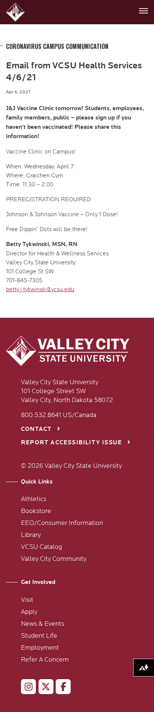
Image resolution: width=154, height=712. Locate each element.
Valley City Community (53, 559)
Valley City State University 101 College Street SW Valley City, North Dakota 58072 (67, 391)
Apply (29, 612)
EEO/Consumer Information (62, 523)
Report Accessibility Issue (71, 442)
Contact (36, 429)
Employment (40, 648)
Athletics (33, 499)
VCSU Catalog (41, 547)
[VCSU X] (42, 688)
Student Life (39, 636)
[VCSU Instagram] (25, 688)
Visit (27, 600)
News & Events (42, 624)
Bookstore (36, 511)
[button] (16, 12)
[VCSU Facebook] (60, 688)
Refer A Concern (45, 659)
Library (31, 535)
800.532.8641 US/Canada (58, 415)
